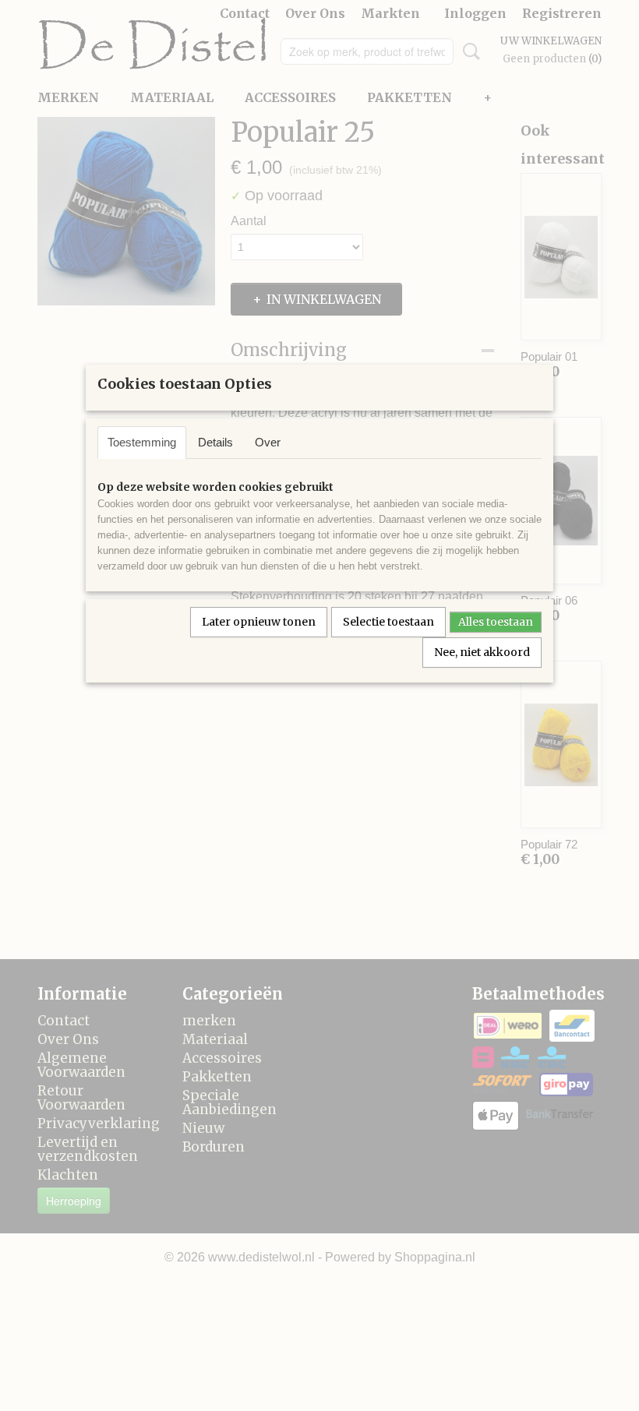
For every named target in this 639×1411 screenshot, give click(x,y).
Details (215, 442)
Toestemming (142, 442)
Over (268, 442)
